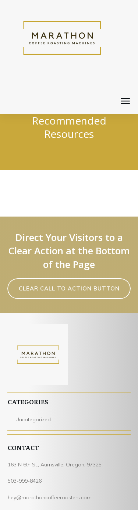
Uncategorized (33, 419)
